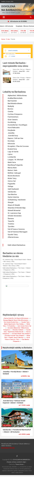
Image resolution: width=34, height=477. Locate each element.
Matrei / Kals (12, 170)
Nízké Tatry (12, 178)
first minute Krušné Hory (11, 322)
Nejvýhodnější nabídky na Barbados (17, 348)
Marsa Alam (12, 168)
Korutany (11, 141)
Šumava (11, 218)
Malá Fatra (12, 162)
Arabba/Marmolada (15, 98)
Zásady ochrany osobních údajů (16, 462)
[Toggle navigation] (3, 17)
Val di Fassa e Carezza (16, 229)
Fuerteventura (13, 117)
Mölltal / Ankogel (14, 173)
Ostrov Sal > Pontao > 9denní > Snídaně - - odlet (22, 79)
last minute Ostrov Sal (24, 326)
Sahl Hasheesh (13, 189)
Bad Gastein (12, 101)
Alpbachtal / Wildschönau (17, 95)
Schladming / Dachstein (17, 200)
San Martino (12, 194)
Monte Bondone (14, 176)
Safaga (10, 186)
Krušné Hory (12, 149)
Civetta (10, 111)
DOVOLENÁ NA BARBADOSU (21, 459)
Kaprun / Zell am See (15, 138)
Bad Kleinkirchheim (15, 103)
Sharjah (11, 202)
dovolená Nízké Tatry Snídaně (21, 333)
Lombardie (12, 157)
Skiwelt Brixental (14, 210)
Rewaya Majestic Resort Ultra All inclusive (15, 320)
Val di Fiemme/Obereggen (17, 232)
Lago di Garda (13, 152)
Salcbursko (12, 192)
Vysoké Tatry (13, 234)
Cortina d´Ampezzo (15, 114)
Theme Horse (19, 464)
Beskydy (11, 106)
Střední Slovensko (15, 216)
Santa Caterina (13, 197)
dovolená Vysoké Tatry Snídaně (14, 335)
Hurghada (11, 130)
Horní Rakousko (14, 128)
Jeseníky (11, 133)
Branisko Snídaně (18, 330)
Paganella (11, 184)
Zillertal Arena (13, 237)
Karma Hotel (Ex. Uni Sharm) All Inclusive (16, 318)
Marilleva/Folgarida (15, 165)
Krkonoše (11, 144)
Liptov (10, 154)
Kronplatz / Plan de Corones (18, 146)
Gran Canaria (12, 120)
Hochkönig (12, 122)
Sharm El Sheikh (14, 205)
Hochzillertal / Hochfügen (17, 125)
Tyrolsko (11, 226)
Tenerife (11, 221)
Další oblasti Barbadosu (16, 245)
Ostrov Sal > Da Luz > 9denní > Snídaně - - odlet (22, 71)
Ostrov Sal (12, 181)
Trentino (11, 224)
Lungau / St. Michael (15, 160)
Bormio (10, 109)
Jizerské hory (13, 136)
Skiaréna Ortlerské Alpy (16, 208)
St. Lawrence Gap (14, 213)
